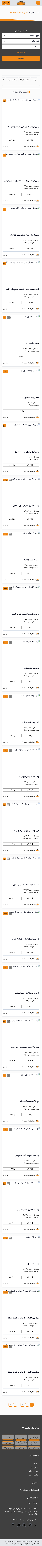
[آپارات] (13, 1525)
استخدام (35, 1478)
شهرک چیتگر (24, 79)
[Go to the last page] (10, 1405)
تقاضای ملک (33, 1475)
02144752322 (32, 1498)
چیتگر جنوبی (12, 79)
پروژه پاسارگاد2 (8, 1448)
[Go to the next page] (15, 1405)
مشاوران (35, 1482)
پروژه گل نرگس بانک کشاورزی (21, 1443)
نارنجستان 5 (21, 1448)
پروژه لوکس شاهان (34, 1448)
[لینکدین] (24, 1525)
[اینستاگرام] (30, 1525)
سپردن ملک (33, 1471)
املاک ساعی (35, 12)
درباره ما (35, 1463)
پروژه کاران (8, 1443)
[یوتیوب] (19, 1525)
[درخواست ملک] (8, 3)
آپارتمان (5, 372)
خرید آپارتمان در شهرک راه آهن (34, 1437)
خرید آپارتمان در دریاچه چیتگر (21, 1437)
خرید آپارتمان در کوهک (8, 1437)
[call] (4, 3)
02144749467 (32, 1503)
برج (4, 101)
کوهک (34, 79)
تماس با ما (34, 1467)
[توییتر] (35, 1525)
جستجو (21, 58)
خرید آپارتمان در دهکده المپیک (34, 1443)
